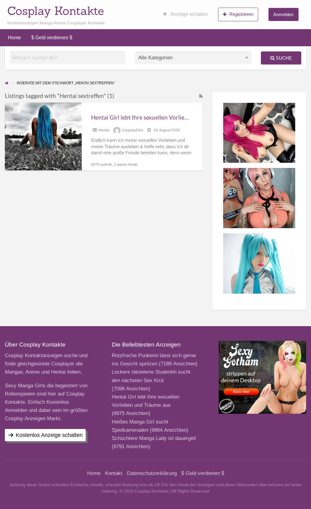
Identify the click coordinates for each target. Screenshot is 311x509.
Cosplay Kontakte (55, 10)
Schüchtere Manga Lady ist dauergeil (154, 438)
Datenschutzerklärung (152, 473)
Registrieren (241, 14)
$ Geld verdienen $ (51, 37)
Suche (283, 58)
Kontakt (113, 473)
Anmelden (283, 14)
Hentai (103, 130)
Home (14, 37)
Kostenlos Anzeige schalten (49, 435)
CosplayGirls (132, 130)
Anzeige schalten (188, 14)
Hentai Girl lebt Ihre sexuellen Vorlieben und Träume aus (163, 117)
